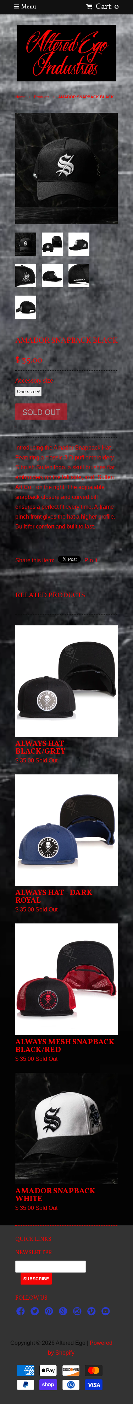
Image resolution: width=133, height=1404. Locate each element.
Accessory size (34, 381)
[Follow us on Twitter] (36, 1313)
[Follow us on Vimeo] (92, 1313)
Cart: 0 (106, 6)
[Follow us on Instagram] (78, 1313)
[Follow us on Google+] (64, 1313)
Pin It (90, 560)
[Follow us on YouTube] (106, 1313)
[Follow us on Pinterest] (50, 1313)
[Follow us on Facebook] (21, 1313)
